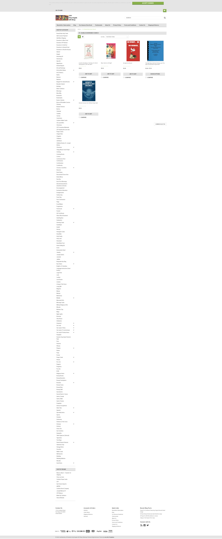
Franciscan (59, 208)
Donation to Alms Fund (62, 40)
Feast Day (59, 197)
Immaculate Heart (61, 250)
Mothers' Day (60, 309)
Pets (58, 341)
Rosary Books (60, 376)
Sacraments (60, 392)
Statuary (59, 424)
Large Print (59, 272)
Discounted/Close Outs (62, 174)
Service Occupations (62, 405)
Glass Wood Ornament (62, 215)
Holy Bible (59, 234)
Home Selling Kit (61, 245)
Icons (58, 248)
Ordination (59, 321)
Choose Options (155, 74)
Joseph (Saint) (60, 254)
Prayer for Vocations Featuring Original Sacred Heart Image (152, 511)
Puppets (59, 364)
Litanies (59, 282)
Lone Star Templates (109, 537)
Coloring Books (60, 154)
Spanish (59, 410)
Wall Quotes (60, 454)
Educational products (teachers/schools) (62, 185)
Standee (59, 417)
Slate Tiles (59, 408)
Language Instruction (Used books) (63, 269)
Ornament (59, 323)
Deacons (59, 170)
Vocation (59, 449)
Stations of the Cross (62, 421)
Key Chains (59, 264)
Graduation (59, 220)
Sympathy (59, 433)
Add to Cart (88, 74)
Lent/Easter (60, 279)
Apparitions (59, 63)
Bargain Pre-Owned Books (63, 82)
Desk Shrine (59, 172)
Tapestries (59, 438)
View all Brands (60, 498)
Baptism (59, 79)
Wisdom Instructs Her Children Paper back (88, 103)
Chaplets (59, 136)
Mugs (58, 312)
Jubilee (58, 259)
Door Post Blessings (62, 181)
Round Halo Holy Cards (62, 33)
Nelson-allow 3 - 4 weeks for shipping (64, 474)
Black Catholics (60, 88)
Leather (58, 277)
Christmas (59, 125)
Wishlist (86, 510)
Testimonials (98, 25)
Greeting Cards (60, 222)
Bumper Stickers (61, 106)
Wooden (59, 461)
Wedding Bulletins (61, 458)
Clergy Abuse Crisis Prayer (63, 149)
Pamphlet (59, 334)
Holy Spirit (59, 241)
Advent (58, 52)
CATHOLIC (59, 141)
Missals (58, 307)
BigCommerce (95, 537)
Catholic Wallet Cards (62, 120)
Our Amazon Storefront (85, 25)
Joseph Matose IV (61, 491)
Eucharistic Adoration (62, 190)
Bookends (59, 95)
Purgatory (59, 366)
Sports (58, 415)
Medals (58, 298)
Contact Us (142, 25)
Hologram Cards (61, 231)
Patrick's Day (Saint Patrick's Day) (64, 338)
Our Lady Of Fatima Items (63, 332)
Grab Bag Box (60, 218)
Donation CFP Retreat (62, 42)
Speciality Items (61, 412)
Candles (59, 113)
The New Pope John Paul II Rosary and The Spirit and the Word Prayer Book (155, 64)
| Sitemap (84, 537)
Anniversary (59, 59)
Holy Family (59, 236)
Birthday (59, 86)
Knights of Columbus (62, 266)
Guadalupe (59, 225)
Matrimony (59, 295)
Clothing (59, 152)
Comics (58, 156)
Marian (58, 291)
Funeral (58, 211)
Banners (59, 77)
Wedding (59, 456)
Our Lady (59, 325)
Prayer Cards (60, 357)
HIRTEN (58, 486)
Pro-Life (59, 362)
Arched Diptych (60, 65)
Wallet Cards (60, 451)
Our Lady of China (61, 328)
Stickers (59, 426)
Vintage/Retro (60, 447)
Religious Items (60, 373)
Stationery (59, 419)
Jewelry (58, 252)
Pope (58, 353)
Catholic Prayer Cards (62, 479)
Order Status (87, 512)
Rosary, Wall (60, 389)
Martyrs (58, 293)
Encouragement (60, 188)
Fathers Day (59, 195)
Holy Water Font (61, 243)
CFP (58, 481)
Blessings (59, 91)
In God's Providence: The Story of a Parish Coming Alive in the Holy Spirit (88, 63)
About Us (107, 25)
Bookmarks (59, 98)
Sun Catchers (60, 431)
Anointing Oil (60, 56)
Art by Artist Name (61, 70)
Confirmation (60, 163)
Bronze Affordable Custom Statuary (63, 103)
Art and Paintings (61, 68)
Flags (58, 202)
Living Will (59, 286)
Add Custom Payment (62, 36)
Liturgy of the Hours (62, 284)
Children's (59, 138)
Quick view (89, 59)
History (58, 229)
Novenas (59, 316)
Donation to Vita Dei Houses (64, 49)
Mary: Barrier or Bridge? (106, 63)
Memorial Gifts (60, 300)
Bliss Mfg (59, 93)
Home (79, 29)
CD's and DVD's (60, 123)
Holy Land (59, 238)
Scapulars (59, 403)
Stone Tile (59, 428)
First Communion (61, 199)
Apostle (59, 61)
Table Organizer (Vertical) (63, 435)
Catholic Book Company (63, 488)
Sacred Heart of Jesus (62, 394)
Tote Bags (59, 440)
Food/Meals (60, 204)
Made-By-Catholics (61, 495)
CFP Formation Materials (63, 127)
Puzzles (59, 369)
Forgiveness (60, 206)
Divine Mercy (60, 177)
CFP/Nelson (60, 493)
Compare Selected (160, 124)
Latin (58, 275)
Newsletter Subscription (63, 25)
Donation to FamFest (62, 45)
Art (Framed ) (60, 72)
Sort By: (103, 36)
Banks (58, 75)
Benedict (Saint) (61, 84)
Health (58, 227)
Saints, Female (60, 396)
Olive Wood (59, 318)
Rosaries (59, 382)
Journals (59, 257)
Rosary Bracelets (61, 378)
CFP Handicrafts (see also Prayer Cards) (63, 130)
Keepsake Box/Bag (61, 261)
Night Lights (60, 314)
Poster (58, 355)
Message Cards (60, 302)
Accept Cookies (148, 3)
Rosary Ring (59, 387)
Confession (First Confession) (61, 160)
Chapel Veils (60, 134)
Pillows (58, 346)
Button (58, 109)
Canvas (58, 116)
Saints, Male (60, 398)
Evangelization (60, 192)
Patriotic (59, 343)
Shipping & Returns (153, 25)
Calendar (59, 111)
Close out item (60, 477)
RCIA (58, 371)
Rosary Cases (60, 385)
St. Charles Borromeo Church (89, 29)
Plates (58, 350)
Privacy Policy (117, 25)
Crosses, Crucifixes (61, 167)
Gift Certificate (60, 213)
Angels (58, 54)
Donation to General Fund (63, 47)
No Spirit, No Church (127, 63)
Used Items (59, 463)
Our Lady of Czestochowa (63, 330)
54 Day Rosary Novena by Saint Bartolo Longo (151, 514)
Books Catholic (60, 100)
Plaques (59, 348)
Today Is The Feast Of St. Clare (147, 518)
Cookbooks (60, 165)
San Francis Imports (62, 484)
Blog (74, 25)
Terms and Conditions (130, 25)
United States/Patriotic (62, 442)
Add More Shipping (61, 38)
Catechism (59, 118)
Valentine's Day (60, 444)
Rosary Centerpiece (61, 380)
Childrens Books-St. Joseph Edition (64, 144)
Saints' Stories (60, 401)
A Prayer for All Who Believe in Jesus (149, 516)
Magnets (59, 289)
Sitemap (86, 516)
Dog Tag (59, 179)
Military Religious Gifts (62, 305)
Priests (58, 359)
